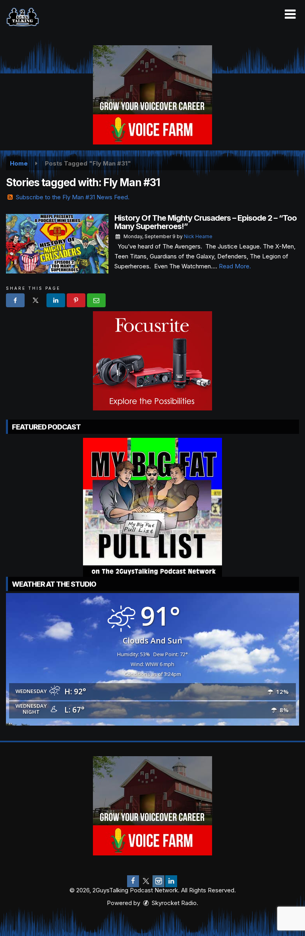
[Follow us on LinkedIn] (171, 881)
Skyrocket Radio (173, 903)
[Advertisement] (152, 94)
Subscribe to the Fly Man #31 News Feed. (72, 197)
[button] (290, 14)
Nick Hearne (198, 236)
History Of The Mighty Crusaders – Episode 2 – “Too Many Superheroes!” (205, 222)
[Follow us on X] (146, 881)
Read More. (235, 266)
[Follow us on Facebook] (133, 881)
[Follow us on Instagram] (158, 881)
